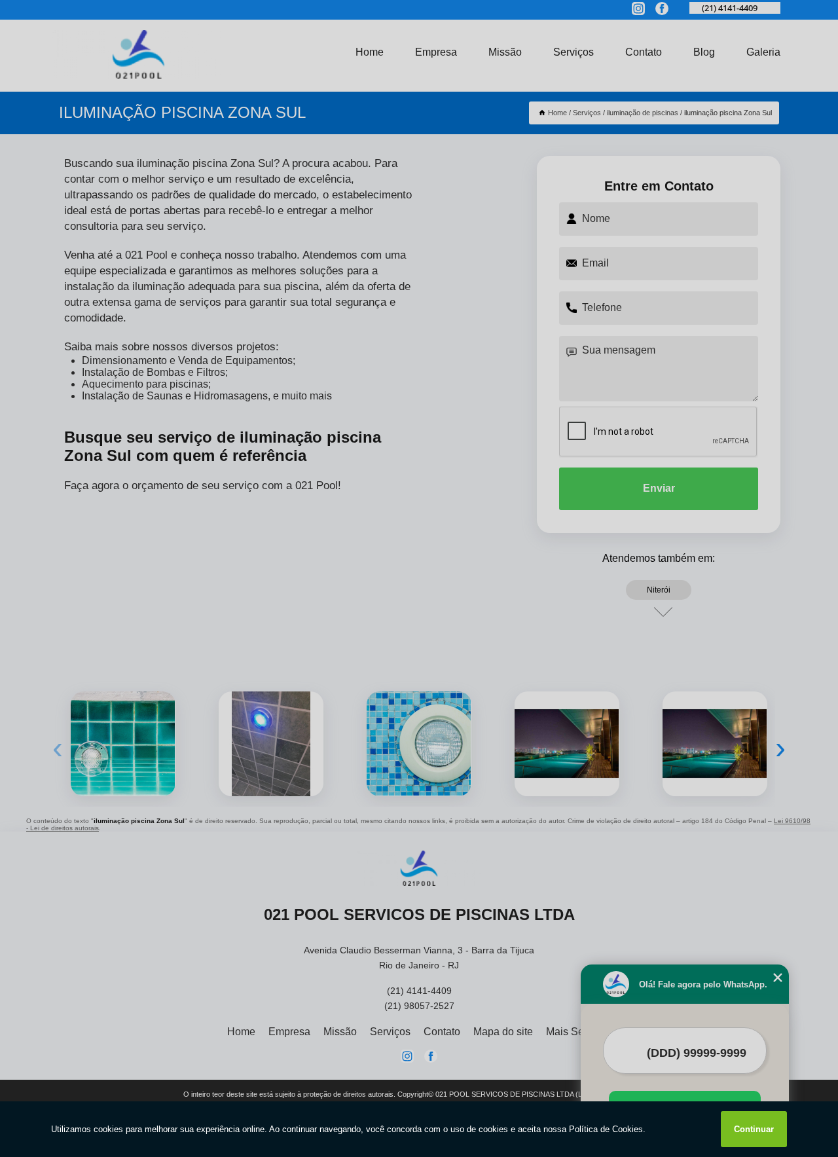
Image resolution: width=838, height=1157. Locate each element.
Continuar (754, 1129)
